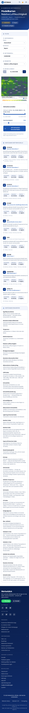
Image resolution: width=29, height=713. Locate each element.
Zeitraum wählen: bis (14, 111)
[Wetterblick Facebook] (2, 608)
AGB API (3, 680)
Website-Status (6, 701)
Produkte (4, 620)
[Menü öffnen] (26, 2)
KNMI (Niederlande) (11, 273)
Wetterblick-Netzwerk (7, 643)
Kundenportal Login (6, 664)
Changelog (24, 701)
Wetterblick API (5, 632)
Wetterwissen (5, 629)
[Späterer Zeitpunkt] (24, 71)
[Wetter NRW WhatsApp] (14, 614)
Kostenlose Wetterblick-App (8, 622)
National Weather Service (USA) (14, 222)
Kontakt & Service (7, 654)
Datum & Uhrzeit (9, 69)
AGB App (3, 678)
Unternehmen (5, 636)
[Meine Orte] (22, 2)
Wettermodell (9, 53)
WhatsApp (7, 601)
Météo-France (10, 256)
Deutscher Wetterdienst (12, 149)
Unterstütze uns (5, 650)
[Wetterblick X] (10, 608)
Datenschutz (4, 673)
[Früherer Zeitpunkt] (4, 71)
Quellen (3, 687)
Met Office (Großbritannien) (13, 290)
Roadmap (3, 641)
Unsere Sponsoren (6, 645)
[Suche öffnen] (19, 2)
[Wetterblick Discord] (6, 608)
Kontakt (17, 601)
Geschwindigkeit (8, 120)
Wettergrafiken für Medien (8, 662)
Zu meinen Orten (6, 625)
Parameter (8, 61)
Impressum (4, 671)
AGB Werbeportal (6, 683)
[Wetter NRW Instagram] (10, 614)
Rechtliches (5, 668)
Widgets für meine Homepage (9, 627)
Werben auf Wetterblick (7, 648)
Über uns (3, 639)
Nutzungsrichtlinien (6, 676)
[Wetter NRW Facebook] (2, 614)
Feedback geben (5, 659)
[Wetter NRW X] (6, 614)
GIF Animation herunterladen (15, 128)
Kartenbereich (9, 38)
